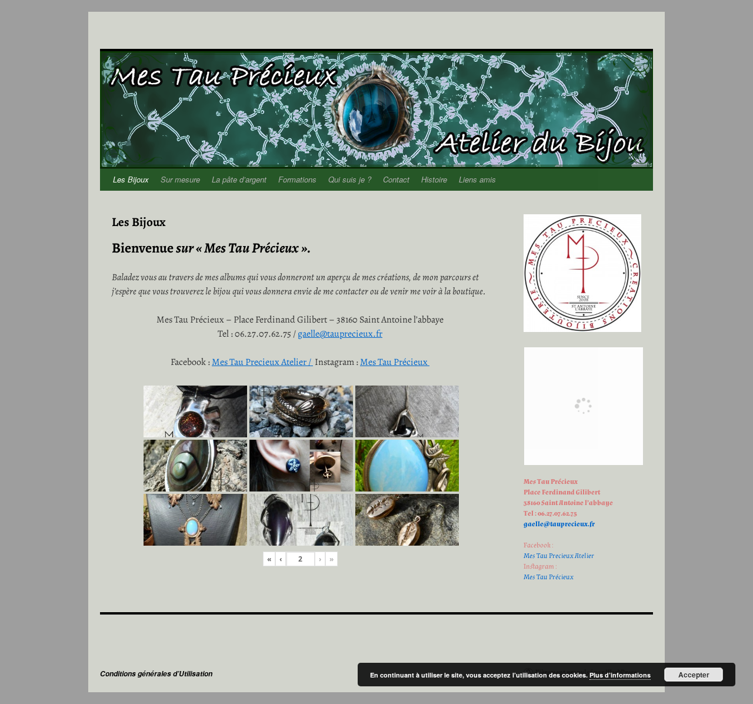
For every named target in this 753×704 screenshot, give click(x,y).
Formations (297, 179)
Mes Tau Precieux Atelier (559, 556)
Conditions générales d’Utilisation (156, 674)
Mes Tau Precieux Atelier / (262, 362)
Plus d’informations (620, 674)
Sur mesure (180, 179)
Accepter (693, 674)
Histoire (434, 179)
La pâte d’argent (239, 179)
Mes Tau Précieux (394, 362)
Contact (396, 179)
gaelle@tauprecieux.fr (340, 333)
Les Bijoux (131, 179)
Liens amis (477, 179)
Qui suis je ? (349, 179)
